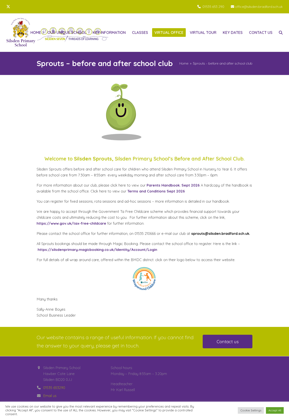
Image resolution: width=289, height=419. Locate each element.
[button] (281, 32)
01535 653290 (54, 387)
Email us (49, 395)
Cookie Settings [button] (250, 410)
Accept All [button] (274, 410)
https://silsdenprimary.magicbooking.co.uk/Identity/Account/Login (97, 249)
